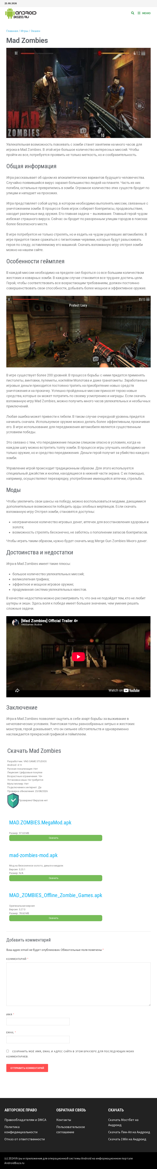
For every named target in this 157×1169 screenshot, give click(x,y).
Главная (12, 31)
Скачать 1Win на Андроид (127, 1139)
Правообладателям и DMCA (25, 1120)
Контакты (63, 1120)
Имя (10, 1014)
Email (11, 1032)
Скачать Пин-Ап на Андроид (129, 1132)
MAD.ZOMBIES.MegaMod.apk (40, 822)
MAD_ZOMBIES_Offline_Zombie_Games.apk (55, 895)
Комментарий (17, 959)
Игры (24, 31)
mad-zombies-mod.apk (33, 855)
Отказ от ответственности (24, 1139)
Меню (146, 13)
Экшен (35, 31)
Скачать (53, 837)
